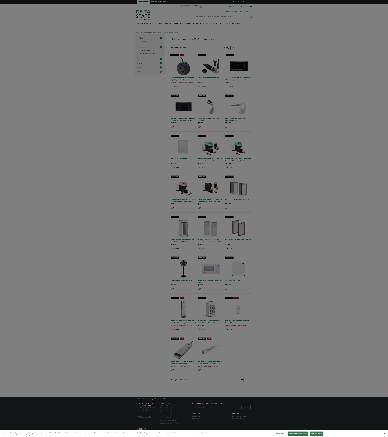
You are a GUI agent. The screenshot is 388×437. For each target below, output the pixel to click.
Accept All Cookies (316, 433)
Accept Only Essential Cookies (298, 433)
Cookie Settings (279, 433)
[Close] (385, 433)
